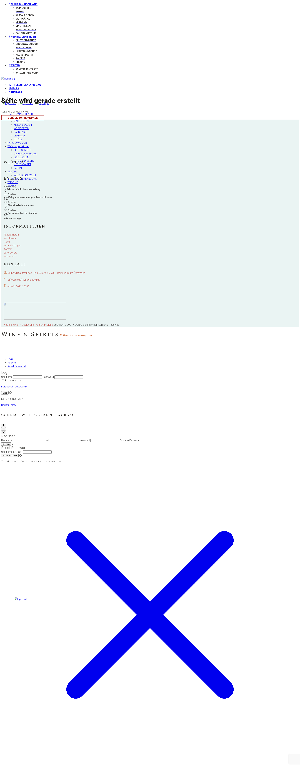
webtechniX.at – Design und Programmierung (28, 324)
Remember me (13, 380)
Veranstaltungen (12, 245)
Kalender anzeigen (13, 218)
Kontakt (8, 249)
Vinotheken (10, 238)
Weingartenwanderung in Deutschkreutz (30, 197)
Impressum (10, 256)
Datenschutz (10, 252)
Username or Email (11, 451)
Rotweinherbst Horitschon (22, 213)
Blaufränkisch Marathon (21, 205)
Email (46, 440)
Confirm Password (130, 440)
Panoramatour (12, 234)
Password (48, 376)
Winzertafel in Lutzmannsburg (23, 189)
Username (6, 376)
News (7, 241)
